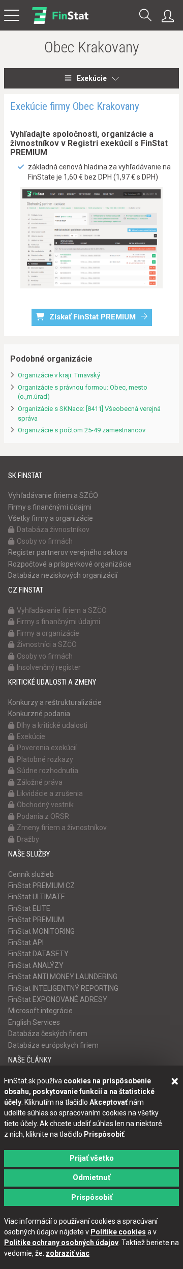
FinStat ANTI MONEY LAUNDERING (62, 976)
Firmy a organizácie (48, 633)
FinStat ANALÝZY (36, 965)
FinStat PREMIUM (36, 920)
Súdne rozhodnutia (47, 770)
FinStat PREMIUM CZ (41, 885)
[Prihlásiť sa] (170, 16)
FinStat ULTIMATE (36, 897)
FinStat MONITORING (41, 931)
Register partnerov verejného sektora (68, 552)
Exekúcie (92, 78)
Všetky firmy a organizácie (50, 518)
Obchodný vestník (45, 805)
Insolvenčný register (49, 667)
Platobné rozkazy (45, 759)
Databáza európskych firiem (53, 1045)
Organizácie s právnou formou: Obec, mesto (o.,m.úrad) (82, 392)
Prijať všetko (92, 1158)
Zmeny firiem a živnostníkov (62, 827)
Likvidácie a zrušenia (50, 793)
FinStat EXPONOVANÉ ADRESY (57, 999)
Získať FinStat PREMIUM (92, 316)
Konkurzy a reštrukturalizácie (55, 702)
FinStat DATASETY (38, 954)
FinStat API (26, 942)
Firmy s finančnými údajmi (50, 507)
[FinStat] (60, 22)
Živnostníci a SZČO (47, 644)
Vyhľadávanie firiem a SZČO (53, 495)
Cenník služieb (31, 874)
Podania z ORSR (43, 816)
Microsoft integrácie (40, 1011)
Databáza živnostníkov (53, 529)
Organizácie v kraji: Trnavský (59, 375)
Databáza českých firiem (47, 1033)
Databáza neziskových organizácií (62, 575)
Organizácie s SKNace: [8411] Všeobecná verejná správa (89, 413)
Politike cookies (118, 1232)
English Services (34, 1022)
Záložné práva (40, 782)
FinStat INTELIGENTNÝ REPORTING (63, 988)
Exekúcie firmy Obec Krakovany (74, 106)
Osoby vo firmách (45, 541)
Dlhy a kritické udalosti (52, 725)
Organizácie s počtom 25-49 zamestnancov (81, 430)
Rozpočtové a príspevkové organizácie (70, 564)
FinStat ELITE (29, 908)
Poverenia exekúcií (47, 748)
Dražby (28, 839)
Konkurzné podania (39, 714)
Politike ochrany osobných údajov (61, 1242)
